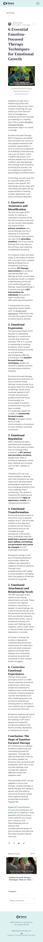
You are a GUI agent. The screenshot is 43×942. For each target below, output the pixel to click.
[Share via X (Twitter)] (14, 843)
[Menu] (38, 3)
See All (32, 853)
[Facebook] (22, 933)
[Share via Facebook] (9, 843)
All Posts (10, 13)
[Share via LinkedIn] (19, 843)
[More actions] (33, 24)
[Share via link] (24, 843)
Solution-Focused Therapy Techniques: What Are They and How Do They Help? (20, 878)
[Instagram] (20, 933)
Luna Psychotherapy (21, 935)
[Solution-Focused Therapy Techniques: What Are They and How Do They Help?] (21, 865)
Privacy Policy (31, 935)
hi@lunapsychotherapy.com (21, 931)
